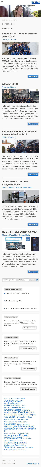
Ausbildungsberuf (13, 401)
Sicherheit (18, 440)
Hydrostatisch (8, 419)
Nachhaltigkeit (10, 426)
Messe (19, 424)
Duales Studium (25, 235)
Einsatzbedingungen (10, 415)
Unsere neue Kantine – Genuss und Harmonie (21, 308)
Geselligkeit (10, 417)
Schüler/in (9, 440)
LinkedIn (11, 24)
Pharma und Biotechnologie (20, 433)
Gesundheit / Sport (24, 417)
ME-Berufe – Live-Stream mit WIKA (19, 232)
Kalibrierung (8, 422)
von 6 (32, 280)
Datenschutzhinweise (33, 463)
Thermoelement (20, 447)
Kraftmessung (22, 422)
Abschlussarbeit (8, 398)
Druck (22, 408)
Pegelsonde (7, 433)
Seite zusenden (14, 24)
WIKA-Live (14, 20)
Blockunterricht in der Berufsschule (17, 293)
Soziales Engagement (15, 443)
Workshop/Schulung (19, 450)
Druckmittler (26, 410)
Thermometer (29, 447)
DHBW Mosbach (11, 408)
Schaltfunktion (27, 438)
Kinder (15, 422)
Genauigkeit (31, 415)
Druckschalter (10, 412)
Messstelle (26, 424)
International (22, 419)
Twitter (6, 24)
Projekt (23, 435)
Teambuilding (20, 445)
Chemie (23, 405)
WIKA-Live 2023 (10, 84)
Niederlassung (26, 426)
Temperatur (9, 447)
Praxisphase (11, 436)
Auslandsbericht (12, 403)
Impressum (36, 461)
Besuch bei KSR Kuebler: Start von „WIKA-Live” (19, 35)
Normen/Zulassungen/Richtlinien (20, 430)
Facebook (3, 24)
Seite (20, 280)
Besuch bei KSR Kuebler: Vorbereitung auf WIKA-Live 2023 (19, 132)
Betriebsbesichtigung (12, 405)
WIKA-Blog (5, 20)
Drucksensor (26, 412)
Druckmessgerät (12, 410)
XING (8, 24)
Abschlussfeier (19, 398)
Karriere (19, 187)
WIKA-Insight (28, 187)
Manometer (10, 424)
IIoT (15, 419)
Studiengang (9, 445)
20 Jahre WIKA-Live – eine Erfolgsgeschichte (15, 183)
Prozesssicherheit (13, 438)
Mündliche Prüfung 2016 (14, 301)
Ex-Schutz (21, 415)
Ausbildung (12, 39)
